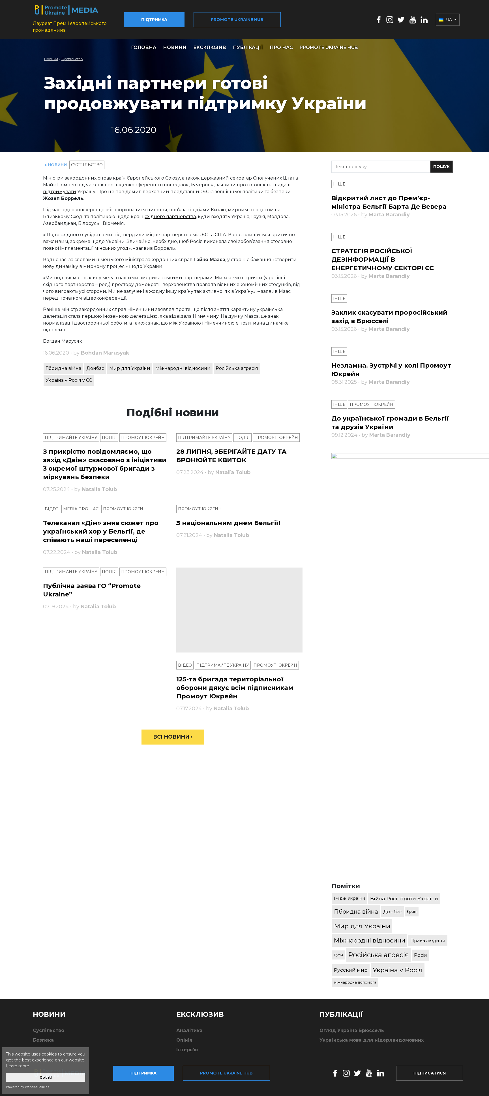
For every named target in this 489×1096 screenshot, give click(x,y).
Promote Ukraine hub (237, 19)
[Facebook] (378, 19)
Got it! (46, 1077)
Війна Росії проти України (404, 898)
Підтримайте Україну (71, 437)
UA (449, 19)
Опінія (184, 1040)
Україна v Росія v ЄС (69, 380)
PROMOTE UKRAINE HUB (329, 47)
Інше (339, 184)
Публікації (248, 47)
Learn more (17, 1066)
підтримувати (59, 191)
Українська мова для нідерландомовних (371, 1040)
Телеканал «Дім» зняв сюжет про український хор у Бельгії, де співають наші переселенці (100, 531)
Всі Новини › (172, 737)
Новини (174, 47)
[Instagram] (389, 19)
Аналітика (189, 1030)
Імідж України (349, 898)
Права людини (427, 940)
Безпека (43, 1040)
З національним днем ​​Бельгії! (228, 523)
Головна (143, 47)
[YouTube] (413, 19)
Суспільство (72, 59)
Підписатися (429, 1073)
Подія (109, 437)
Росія (420, 955)
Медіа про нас (80, 508)
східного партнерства (170, 216)
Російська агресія (237, 368)
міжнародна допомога (355, 982)
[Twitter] (401, 19)
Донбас (95, 368)
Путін (338, 955)
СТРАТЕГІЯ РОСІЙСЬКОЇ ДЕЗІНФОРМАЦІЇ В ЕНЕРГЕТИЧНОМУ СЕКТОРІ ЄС (382, 259)
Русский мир (351, 970)
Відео (52, 508)
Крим (412, 911)
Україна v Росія (397, 970)
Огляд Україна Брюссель (351, 1030)
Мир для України (129, 368)
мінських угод (111, 248)
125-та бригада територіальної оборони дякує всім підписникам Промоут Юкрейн (234, 687)
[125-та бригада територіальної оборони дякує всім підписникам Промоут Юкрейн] (239, 610)
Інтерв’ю (187, 1049)
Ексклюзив (209, 47)
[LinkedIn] (424, 19)
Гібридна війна (63, 368)
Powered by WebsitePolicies (27, 1087)
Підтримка (154, 19)
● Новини (56, 164)
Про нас (281, 47)
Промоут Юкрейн (143, 437)
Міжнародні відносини (183, 368)
